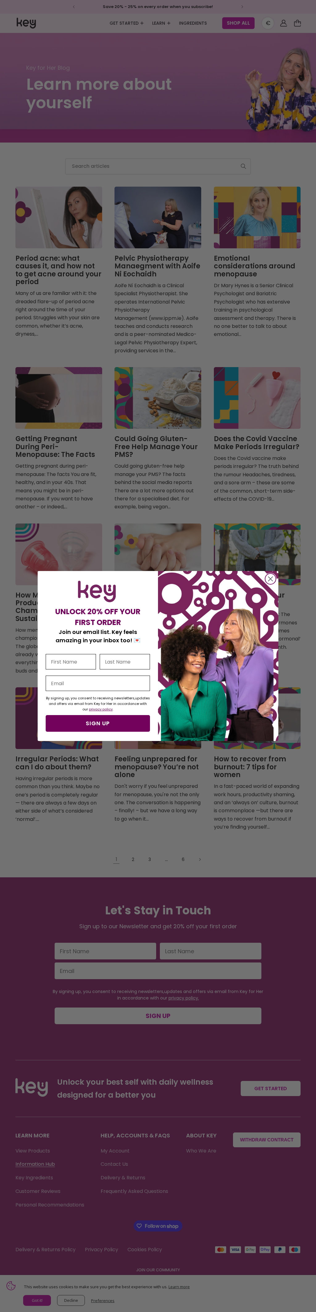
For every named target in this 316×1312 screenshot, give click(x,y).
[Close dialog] (270, 578)
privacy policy (101, 709)
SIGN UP (98, 723)
